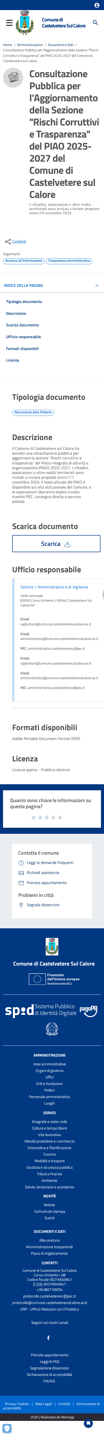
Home (7, 45)
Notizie (49, 1205)
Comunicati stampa (49, 1211)
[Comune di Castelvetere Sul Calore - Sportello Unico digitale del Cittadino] (25, 22)
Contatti (50, 1263)
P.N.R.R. (49, 1381)
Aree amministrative (49, 1064)
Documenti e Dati (60, 45)
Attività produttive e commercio (49, 1141)
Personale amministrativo (49, 1097)
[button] (97, 5)
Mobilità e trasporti (50, 1161)
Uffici (49, 1077)
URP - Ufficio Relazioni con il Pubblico (49, 1309)
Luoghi (49, 1103)
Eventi (50, 1218)
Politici (49, 1090)
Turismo (49, 1154)
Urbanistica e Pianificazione (49, 1148)
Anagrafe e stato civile (49, 1121)
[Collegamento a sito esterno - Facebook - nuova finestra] (48, 1337)
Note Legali (43, 1403)
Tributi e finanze (49, 1174)
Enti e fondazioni (49, 1083)
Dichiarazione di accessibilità (49, 1374)
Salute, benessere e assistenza (49, 1187)
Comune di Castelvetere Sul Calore (63, 22)
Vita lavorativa (49, 1135)
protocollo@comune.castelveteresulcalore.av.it (49, 1302)
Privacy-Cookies (17, 1403)
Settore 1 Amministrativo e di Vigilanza (54, 587)
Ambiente (49, 1180)
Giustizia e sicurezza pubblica (50, 1167)
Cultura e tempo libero (49, 1128)
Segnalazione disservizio (49, 1368)
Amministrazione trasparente (49, 1247)
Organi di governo (50, 1070)
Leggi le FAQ (49, 1361)
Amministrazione (30, 45)
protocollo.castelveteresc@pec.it (49, 1296)
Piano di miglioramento (49, 1253)
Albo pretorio (49, 1240)
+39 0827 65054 (49, 1289)
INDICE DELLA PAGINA (23, 285)
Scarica (51, 543)
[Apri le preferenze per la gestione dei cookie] (9, 1430)
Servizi (49, 1113)
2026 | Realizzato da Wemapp (52, 1417)
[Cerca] (95, 22)
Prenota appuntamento (49, 1355)
